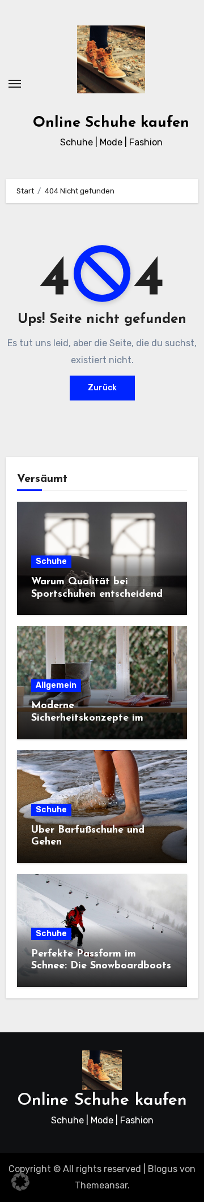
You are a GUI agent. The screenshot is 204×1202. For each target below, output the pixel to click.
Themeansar (101, 1185)
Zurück (102, 388)
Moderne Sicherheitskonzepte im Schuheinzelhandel (87, 718)
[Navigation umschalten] (15, 84)
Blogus (162, 1169)
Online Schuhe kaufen (111, 123)
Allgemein (56, 685)
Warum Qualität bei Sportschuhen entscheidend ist (97, 594)
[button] (20, 1181)
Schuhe (51, 561)
